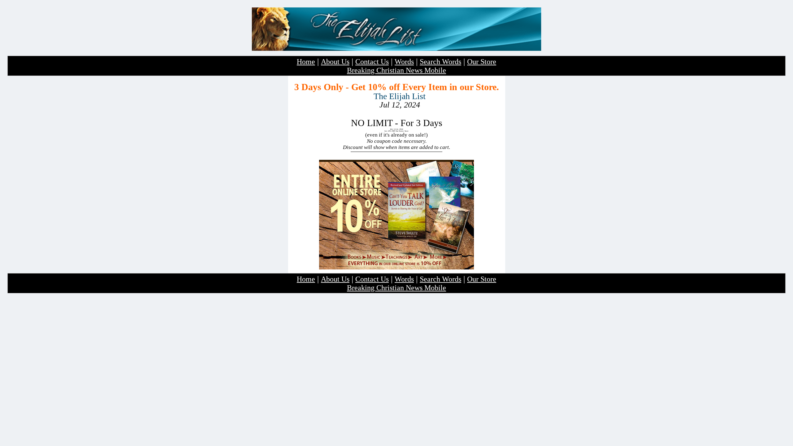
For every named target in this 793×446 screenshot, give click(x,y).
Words (404, 62)
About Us (335, 62)
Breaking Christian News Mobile (396, 70)
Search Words (440, 62)
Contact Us (372, 62)
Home (306, 62)
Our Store (481, 62)
